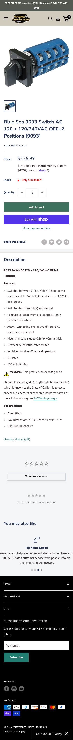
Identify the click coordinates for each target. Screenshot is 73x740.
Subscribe (16, 657)
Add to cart (36, 207)
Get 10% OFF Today (49, 734)
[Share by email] (66, 242)
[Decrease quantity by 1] (22, 192)
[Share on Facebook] (44, 242)
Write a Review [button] (38, 476)
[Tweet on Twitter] (59, 242)
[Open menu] (6, 18)
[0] (65, 18)
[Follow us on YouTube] (21, 688)
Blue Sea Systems (15, 145)
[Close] (66, 733)
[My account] (58, 19)
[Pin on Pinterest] (51, 242)
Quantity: (9, 192)
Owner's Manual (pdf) (17, 439)
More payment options (36, 228)
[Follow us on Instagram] (14, 688)
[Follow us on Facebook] (6, 688)
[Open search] (50, 19)
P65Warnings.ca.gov (45, 398)
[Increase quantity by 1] (42, 192)
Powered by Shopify (14, 731)
